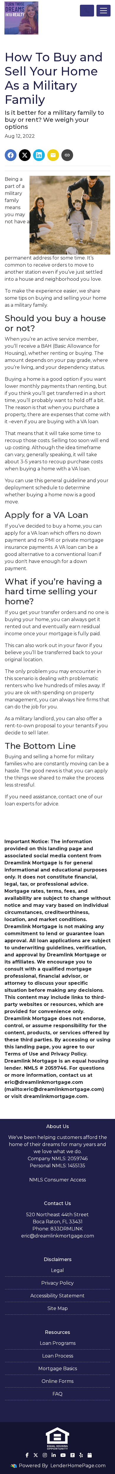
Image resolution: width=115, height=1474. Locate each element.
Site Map (57, 1308)
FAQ (57, 1394)
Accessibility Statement (57, 1296)
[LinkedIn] (54, 1455)
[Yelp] (81, 1455)
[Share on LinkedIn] (39, 155)
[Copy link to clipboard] (67, 155)
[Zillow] (72, 1455)
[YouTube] (63, 1455)
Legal (57, 1270)
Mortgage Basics (57, 1368)
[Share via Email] (53, 155)
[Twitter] (35, 1455)
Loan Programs (57, 1343)
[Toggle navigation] (103, 11)
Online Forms (57, 1381)
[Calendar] (90, 1455)
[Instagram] (45, 1455)
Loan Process (57, 1356)
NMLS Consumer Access (57, 1180)
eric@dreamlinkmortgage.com (57, 1236)
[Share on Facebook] (11, 155)
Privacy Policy (57, 1283)
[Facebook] (27, 1455)
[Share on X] (25, 155)
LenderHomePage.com (78, 1465)
